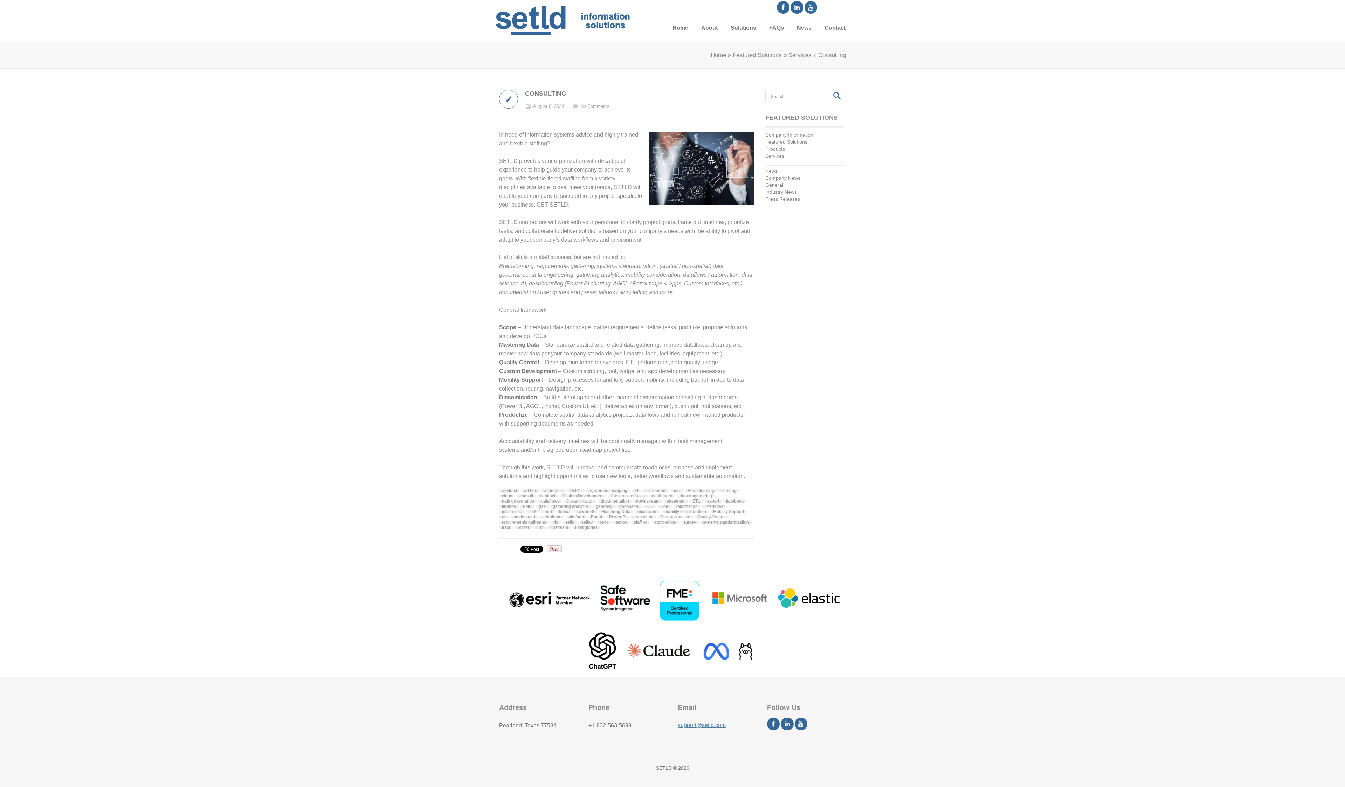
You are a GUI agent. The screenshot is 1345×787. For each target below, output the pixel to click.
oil (504, 517)
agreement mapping (608, 490)
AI (636, 490)
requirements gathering (524, 522)
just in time (512, 511)
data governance (518, 501)
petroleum (551, 517)
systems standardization (726, 522)
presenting (643, 517)
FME (527, 506)
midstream (647, 511)
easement (676, 501)
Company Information (789, 135)
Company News (782, 178)
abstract (509, 490)
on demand (524, 517)
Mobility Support (728, 511)
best (676, 490)
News (804, 28)
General (774, 185)
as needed (655, 490)
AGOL (576, 490)
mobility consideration (685, 511)
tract (506, 527)
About (709, 28)
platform (576, 517)
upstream (559, 527)
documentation (615, 501)
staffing (641, 522)
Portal (596, 517)
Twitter (523, 527)
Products (775, 149)
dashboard (662, 496)
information (687, 506)
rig (555, 522)
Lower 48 (585, 511)
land (548, 511)
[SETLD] (562, 20)
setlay (587, 522)
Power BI (617, 517)
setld (604, 522)
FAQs (776, 28)
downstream (648, 501)
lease (564, 511)
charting (729, 490)
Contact (835, 28)
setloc (621, 522)
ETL (696, 501)
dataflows (550, 501)
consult (526, 496)
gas (542, 506)
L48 (533, 511)
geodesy (604, 506)
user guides (586, 527)
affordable (553, 490)
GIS (649, 506)
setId (569, 522)
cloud (507, 496)
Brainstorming (701, 490)
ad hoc (530, 490)
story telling (665, 522)
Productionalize (675, 517)
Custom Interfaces (628, 496)
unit (539, 527)
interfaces (714, 506)
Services (800, 55)
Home (680, 28)
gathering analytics (571, 506)
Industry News (781, 192)
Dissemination (580, 501)
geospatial (629, 506)
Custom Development (582, 496)
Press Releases (782, 199)
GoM (664, 506)
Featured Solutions (757, 55)
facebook (735, 501)
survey (689, 522)
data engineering (696, 496)
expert (713, 501)
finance (509, 506)
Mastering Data (615, 511)
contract (547, 496)
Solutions (743, 28)
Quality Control (711, 517)
